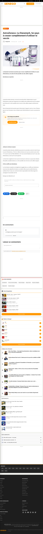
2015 (2, 470)
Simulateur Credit (25, 493)
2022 (17, 468)
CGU (22, 507)
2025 (6, 468)
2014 (6, 470)
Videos (1, 496)
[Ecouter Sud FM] (40, 330)
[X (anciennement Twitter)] (37, 1)
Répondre (14, 235)
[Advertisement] (21, 16)
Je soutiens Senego (12, 122)
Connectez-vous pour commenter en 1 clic (19, 251)
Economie (1, 485)
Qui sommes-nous (25, 503)
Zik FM (1, 517)
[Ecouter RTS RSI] (40, 337)
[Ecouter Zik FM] (40, 327)
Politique (1, 480)
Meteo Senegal (24, 482)
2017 (34, 468)
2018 (31, 468)
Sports (1, 490)
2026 (2, 468)
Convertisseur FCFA (25, 480)
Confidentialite (24, 506)
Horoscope (24, 490)
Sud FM (1, 518)
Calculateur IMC (24, 488)
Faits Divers (2, 495)
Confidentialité (27, 526)
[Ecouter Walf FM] (40, 334)
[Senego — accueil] (10, 4)
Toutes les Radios (2, 513)
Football (1, 491)
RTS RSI (1, 520)
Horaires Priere (24, 485)
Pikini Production (2, 509)
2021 (20, 468)
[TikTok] (41, 1)
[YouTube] (39, 1)
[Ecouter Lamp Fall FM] (40, 341)
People (1, 488)
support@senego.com (35, 525)
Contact (23, 504)
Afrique (1, 498)
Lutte (1, 493)
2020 (24, 468)
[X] (26, 512)
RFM (0, 515)
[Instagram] (30, 512)
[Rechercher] (24, 4)
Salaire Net (24, 483)
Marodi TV (1, 504)
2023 (13, 468)
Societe (1, 482)
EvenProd (1, 506)
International (2, 487)
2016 (38, 468)
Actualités (6, 28)
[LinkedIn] (33, 512)
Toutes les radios (21, 344)
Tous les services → (25, 495)
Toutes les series (21, 314)
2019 (27, 468)
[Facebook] (35, 1)
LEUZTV (1, 507)
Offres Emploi (24, 491)
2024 (9, 468)
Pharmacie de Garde (25, 487)
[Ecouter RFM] (40, 323)
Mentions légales (20, 526)
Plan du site (15, 526)
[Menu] (2, 4)
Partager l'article (22, 122)
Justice (1, 483)
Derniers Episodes (3, 503)
